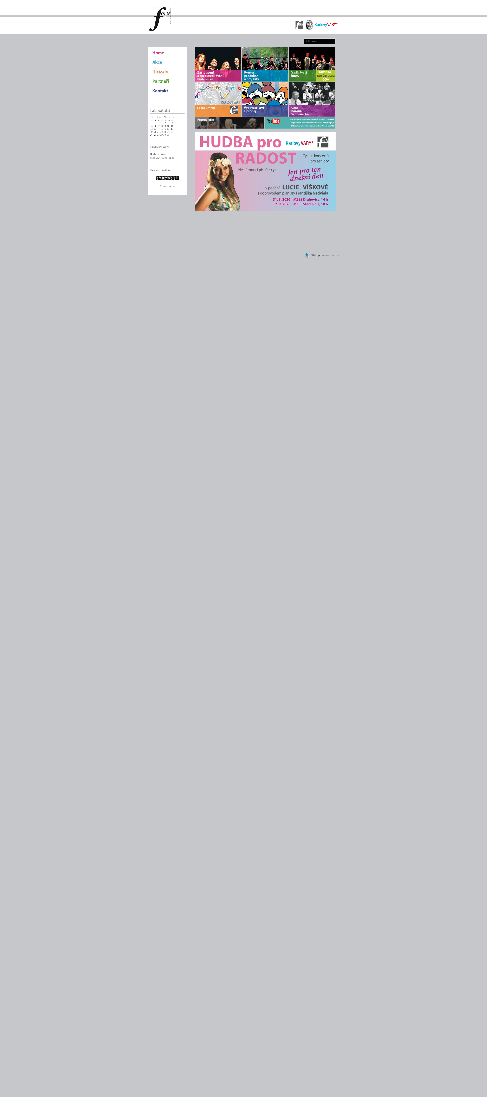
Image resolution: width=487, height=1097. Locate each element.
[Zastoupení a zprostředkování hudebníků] (218, 64)
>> (173, 117)
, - (162, 158)
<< (151, 117)
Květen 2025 (162, 117)
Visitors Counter (167, 186)
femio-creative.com (330, 255)
